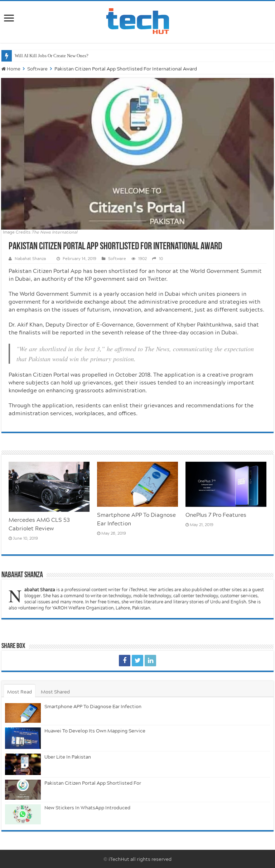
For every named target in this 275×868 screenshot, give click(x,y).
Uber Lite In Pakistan (67, 756)
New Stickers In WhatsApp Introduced (87, 807)
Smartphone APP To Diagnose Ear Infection (92, 706)
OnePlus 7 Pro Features (215, 514)
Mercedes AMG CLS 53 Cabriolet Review (39, 524)
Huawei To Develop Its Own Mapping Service (94, 730)
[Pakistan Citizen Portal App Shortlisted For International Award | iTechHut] (124, 660)
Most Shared (55, 691)
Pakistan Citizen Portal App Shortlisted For (92, 782)
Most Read (19, 691)
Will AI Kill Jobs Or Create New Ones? (51, 55)
